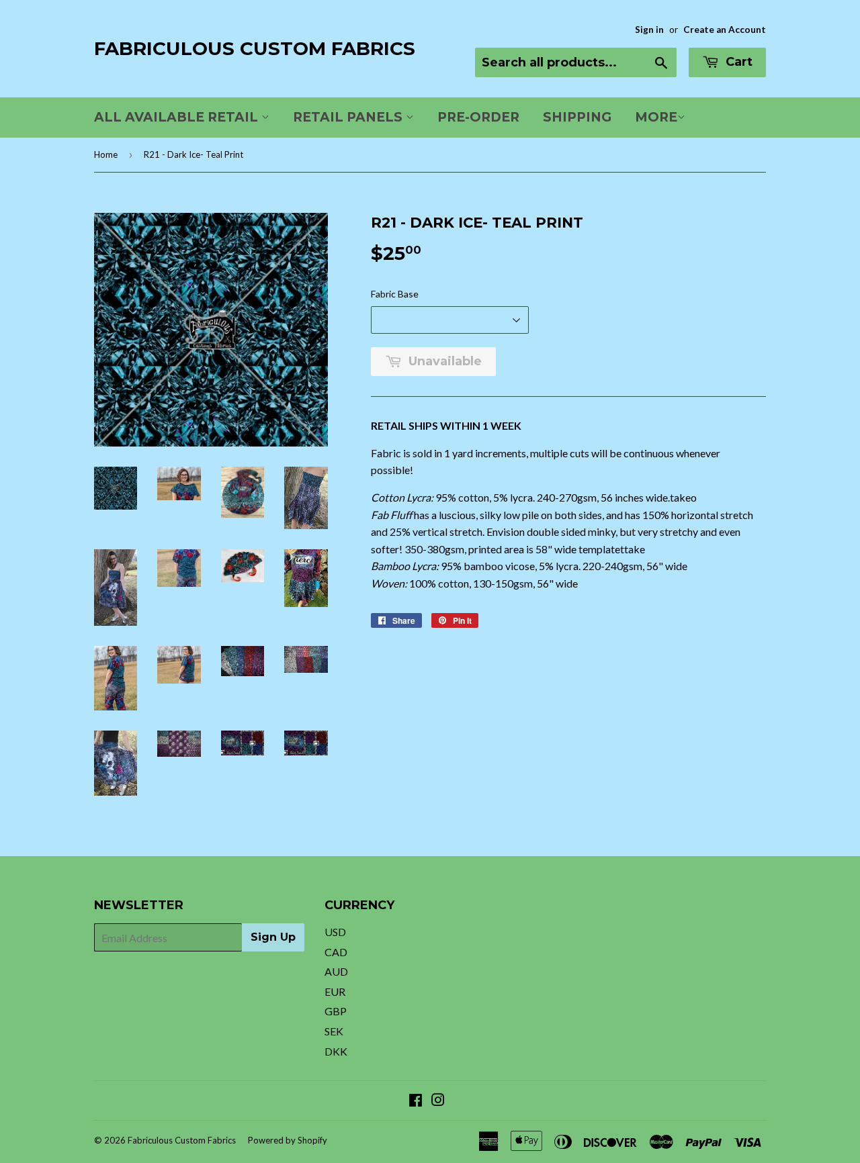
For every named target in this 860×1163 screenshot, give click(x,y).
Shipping (577, 117)
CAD (336, 951)
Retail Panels (349, 117)
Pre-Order (478, 117)
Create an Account (724, 29)
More (656, 117)
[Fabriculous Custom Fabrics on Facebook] (415, 1101)
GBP (336, 1011)
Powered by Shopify (287, 1140)
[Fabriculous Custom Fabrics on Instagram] (438, 1101)
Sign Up (273, 937)
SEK (334, 1031)
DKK (336, 1051)
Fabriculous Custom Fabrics (254, 48)
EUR (335, 991)
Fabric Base (395, 293)
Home (106, 154)
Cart (737, 61)
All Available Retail (177, 117)
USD (335, 931)
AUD (336, 971)
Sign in (649, 29)
